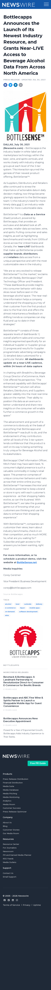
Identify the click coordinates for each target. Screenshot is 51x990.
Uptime (37, 905)
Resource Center (11, 844)
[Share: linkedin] (15, 85)
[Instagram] (17, 900)
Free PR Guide (38, 763)
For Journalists (10, 848)
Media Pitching (10, 793)
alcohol (8, 604)
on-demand (10, 612)
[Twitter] (9, 900)
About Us (7, 822)
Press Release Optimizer (15, 811)
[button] (46, 4)
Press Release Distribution (15, 779)
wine (7, 615)
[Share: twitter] (10, 85)
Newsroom (8, 851)
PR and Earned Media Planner (17, 855)
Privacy (26, 905)
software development (28, 612)
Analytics (7, 801)
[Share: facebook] (5, 85)
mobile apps (34, 608)
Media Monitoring (11, 797)
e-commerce (10, 608)
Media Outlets (9, 862)
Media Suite (8, 786)
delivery (39, 604)
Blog (5, 826)
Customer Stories (11, 830)
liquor (22, 608)
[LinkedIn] (13, 900)
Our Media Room (11, 833)
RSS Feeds (8, 858)
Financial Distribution (13, 782)
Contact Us (8, 873)
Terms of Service (11, 905)
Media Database (11, 790)
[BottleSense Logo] (25, 141)
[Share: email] (21, 85)
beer (18, 604)
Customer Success (12, 808)
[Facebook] (5, 900)
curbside (27, 604)
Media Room (9, 804)
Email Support (9, 877)
